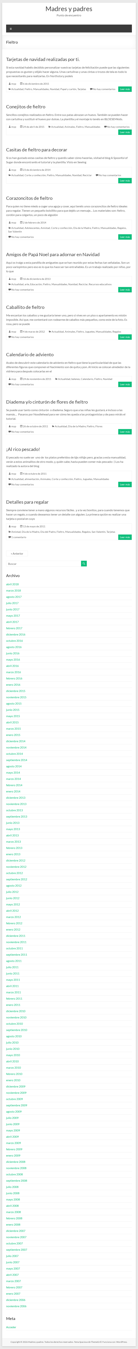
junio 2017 (12, 609)
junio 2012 (12, 898)
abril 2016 (12, 665)
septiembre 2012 (16, 879)
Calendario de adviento (30, 354)
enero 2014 (13, 791)
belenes (75, 378)
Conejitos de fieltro (25, 106)
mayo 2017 (13, 615)
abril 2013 (12, 835)
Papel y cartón (68, 89)
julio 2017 (12, 603)
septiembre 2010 (16, 1030)
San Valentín (15, 231)
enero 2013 (13, 854)
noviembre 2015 (16, 697)
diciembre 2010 (15, 1011)
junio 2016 (12, 653)
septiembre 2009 (16, 1105)
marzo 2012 (13, 917)
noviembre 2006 (16, 1306)
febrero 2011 (14, 998)
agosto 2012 (14, 885)
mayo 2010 (13, 1055)
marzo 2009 (13, 1143)
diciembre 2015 (15, 691)
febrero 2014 (14, 785)
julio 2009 (12, 1117)
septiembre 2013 (16, 816)
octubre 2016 (14, 640)
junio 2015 (12, 709)
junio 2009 (12, 1124)
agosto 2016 (14, 647)
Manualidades (41, 89)
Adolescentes (32, 227)
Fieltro (28, 89)
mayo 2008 (13, 1199)
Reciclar (87, 175)
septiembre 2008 (16, 1180)
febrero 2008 (14, 1218)
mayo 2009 (13, 1130)
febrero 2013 (14, 847)
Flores (98, 426)
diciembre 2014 (15, 741)
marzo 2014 (13, 778)
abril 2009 (12, 1136)
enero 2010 (13, 1080)
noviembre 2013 (16, 804)
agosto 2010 (14, 1036)
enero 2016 (13, 684)
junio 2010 (12, 1048)
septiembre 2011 (16, 954)
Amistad (45, 227)
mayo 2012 (13, 904)
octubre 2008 (14, 1174)
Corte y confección (35, 175)
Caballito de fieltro (25, 307)
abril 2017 (12, 621)
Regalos (121, 227)
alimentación (32, 479)
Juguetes (90, 331)
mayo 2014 (13, 772)
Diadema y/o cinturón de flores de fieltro (47, 402)
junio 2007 (12, 1262)
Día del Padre (48, 531)
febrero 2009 (14, 1149)
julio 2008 (12, 1186)
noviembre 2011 (16, 942)
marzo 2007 (13, 1281)
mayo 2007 (13, 1268)
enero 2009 (13, 1155)
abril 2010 (12, 1061)
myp (13, 83)
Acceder (11, 1327)
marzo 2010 (13, 1067)
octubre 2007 (14, 1243)
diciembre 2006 (15, 1299)
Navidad (54, 89)
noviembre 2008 (16, 1168)
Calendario (87, 378)
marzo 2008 (13, 1212)
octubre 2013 (14, 810)
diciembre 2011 (15, 935)
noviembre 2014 (16, 747)
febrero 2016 (14, 678)
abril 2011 (12, 986)
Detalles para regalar (27, 502)
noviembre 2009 (16, 1092)
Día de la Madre (82, 227)
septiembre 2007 (16, 1249)
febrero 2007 (14, 1287)
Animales (70, 126)
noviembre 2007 (16, 1237)
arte (27, 284)
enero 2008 (13, 1224)
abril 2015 (12, 722)
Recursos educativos (100, 284)
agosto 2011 (14, 960)
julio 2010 (12, 1042)
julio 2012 (12, 891)
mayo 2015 (13, 716)
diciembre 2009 (15, 1086)
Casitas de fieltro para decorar (36, 149)
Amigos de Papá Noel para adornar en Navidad (53, 254)
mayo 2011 (13, 979)
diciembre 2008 (15, 1161)
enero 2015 (13, 734)
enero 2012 (13, 929)
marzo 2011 (13, 992)
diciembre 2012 (15, 860)
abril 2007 (12, 1274)
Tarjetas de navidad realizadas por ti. (43, 59)
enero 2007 (13, 1293)
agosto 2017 (14, 596)
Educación (36, 284)
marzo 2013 (13, 841)
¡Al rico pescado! (23, 449)
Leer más (125, 89)
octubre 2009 (14, 1099)
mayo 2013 (13, 829)
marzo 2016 (13, 672)
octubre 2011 (14, 948)
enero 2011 (13, 1004)
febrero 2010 (14, 1073)
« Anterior (17, 553)
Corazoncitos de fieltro (29, 198)
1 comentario (18, 537)
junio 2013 (12, 822)
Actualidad (17, 89)
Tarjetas (81, 89)
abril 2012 (12, 910)
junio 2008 (12, 1193)
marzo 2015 (13, 728)
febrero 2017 (14, 628)
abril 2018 (12, 584)
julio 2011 (12, 967)
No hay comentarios (104, 89)
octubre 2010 (14, 1023)
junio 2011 (12, 973)
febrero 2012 (14, 923)
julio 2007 (12, 1256)
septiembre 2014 (16, 760)
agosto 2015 (14, 703)
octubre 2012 (14, 873)
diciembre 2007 (15, 1230)
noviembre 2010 (16, 1017)
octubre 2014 (14, 753)
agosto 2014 (14, 766)
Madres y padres (68, 9)
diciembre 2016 (15, 634)
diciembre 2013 (15, 797)
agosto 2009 (14, 1111)
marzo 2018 (13, 590)
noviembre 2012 (16, 866)
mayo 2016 (13, 659)
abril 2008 (12, 1205)
